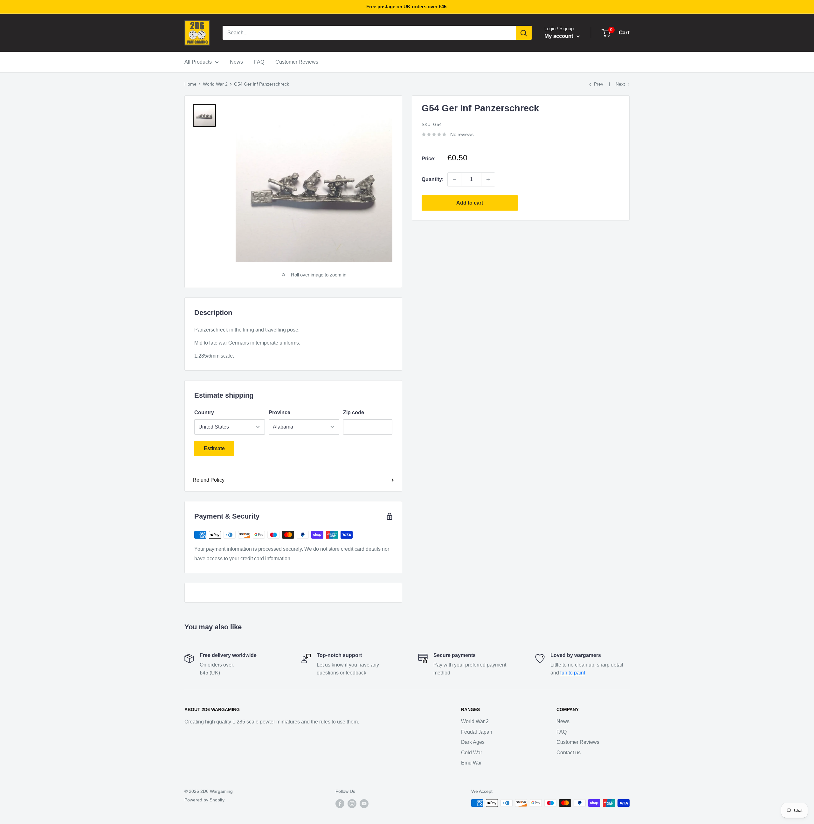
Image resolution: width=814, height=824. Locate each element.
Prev (598, 84)
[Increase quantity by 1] (488, 179)
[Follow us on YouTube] (364, 803)
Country (204, 412)
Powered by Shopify (204, 799)
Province (279, 412)
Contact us (568, 752)
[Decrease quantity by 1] (454, 179)
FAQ (259, 62)
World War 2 (215, 84)
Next (620, 84)
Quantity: (433, 179)
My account (559, 36)
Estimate (214, 448)
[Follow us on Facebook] (339, 803)
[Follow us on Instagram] (352, 803)
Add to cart (469, 203)
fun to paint (572, 672)
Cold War (471, 752)
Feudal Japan (476, 732)
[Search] (524, 33)
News (236, 62)
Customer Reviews (296, 62)
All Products (198, 62)
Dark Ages (473, 742)
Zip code (353, 412)
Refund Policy (208, 480)
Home (190, 84)
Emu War (471, 762)
